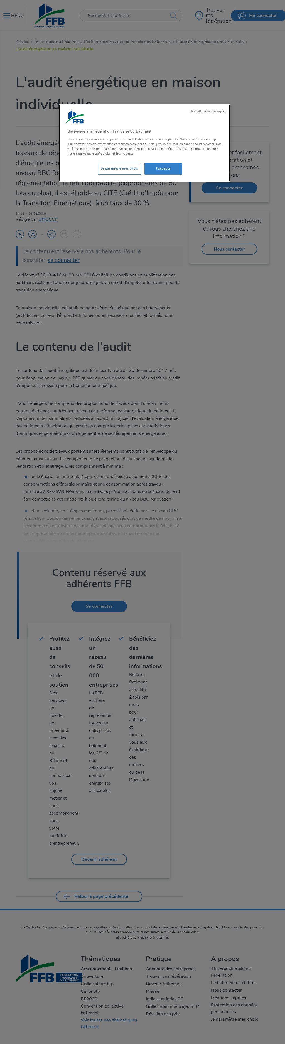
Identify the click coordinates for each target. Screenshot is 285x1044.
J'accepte (163, 168)
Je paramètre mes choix (119, 168)
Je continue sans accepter (208, 111)
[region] (144, 143)
